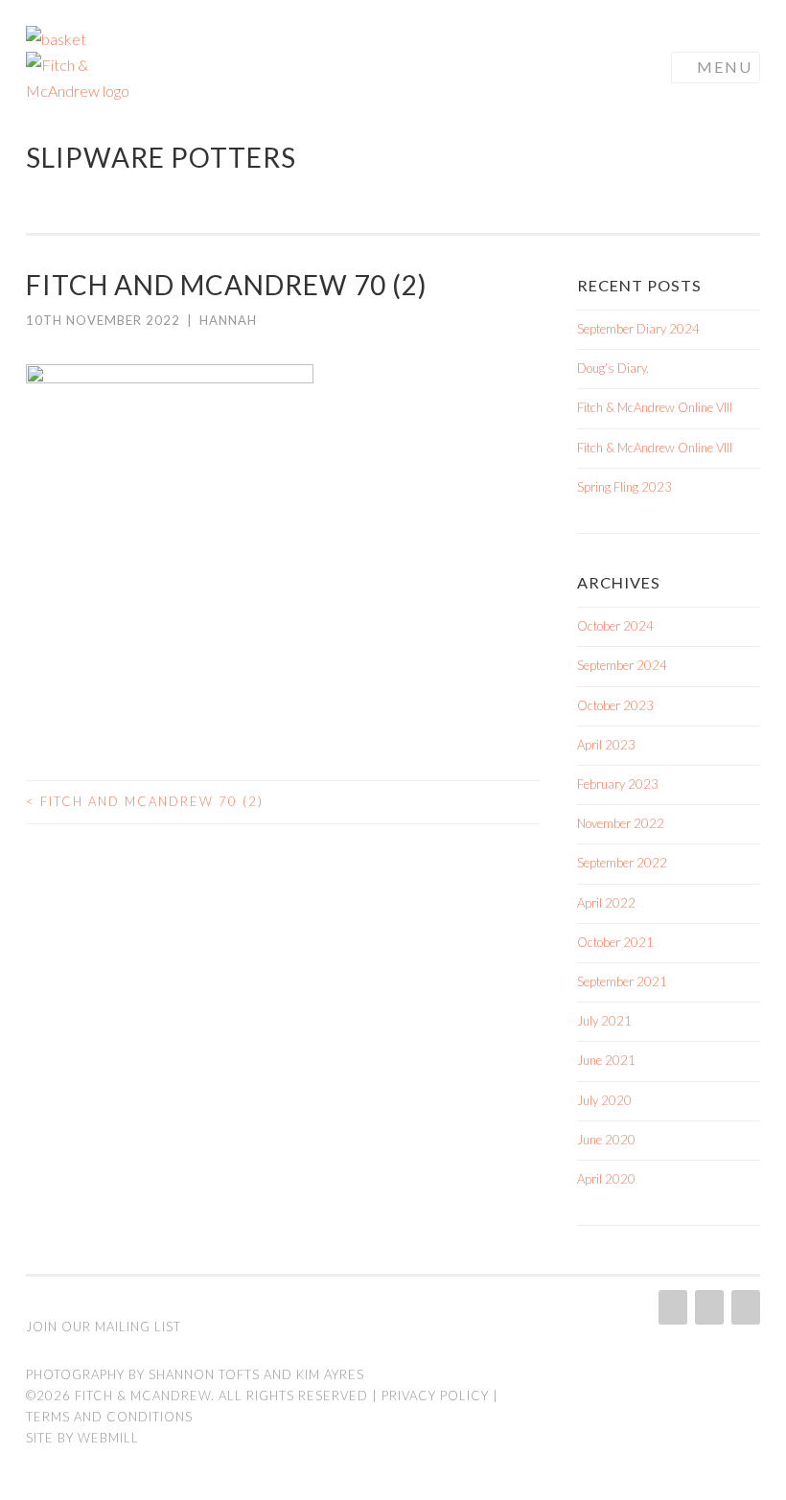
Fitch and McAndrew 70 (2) (145, 801)
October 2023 (615, 705)
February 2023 (618, 784)
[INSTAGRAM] (671, 1307)
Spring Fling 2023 (624, 487)
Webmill (108, 1437)
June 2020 (606, 1139)
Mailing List (138, 1326)
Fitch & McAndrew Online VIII (654, 407)
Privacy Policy (435, 1395)
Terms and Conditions (109, 1416)
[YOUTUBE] (744, 1307)
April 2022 (606, 903)
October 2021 (615, 942)
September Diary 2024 (638, 328)
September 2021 (622, 981)
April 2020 (606, 1179)
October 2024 (615, 626)
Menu (724, 67)
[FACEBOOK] (707, 1307)
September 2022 (622, 862)
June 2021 (606, 1060)
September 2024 (622, 665)
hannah (228, 320)
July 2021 (604, 1020)
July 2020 (604, 1100)
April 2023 (606, 744)
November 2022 (620, 823)
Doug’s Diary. (613, 368)
